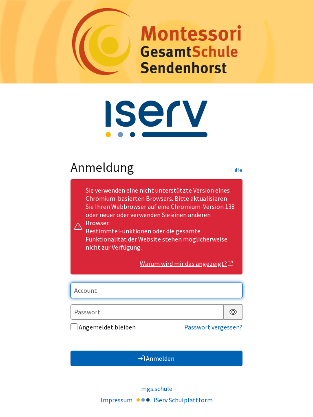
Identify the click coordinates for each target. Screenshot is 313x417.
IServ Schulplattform (183, 400)
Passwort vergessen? (213, 327)
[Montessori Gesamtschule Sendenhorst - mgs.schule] (156, 41)
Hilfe (236, 169)
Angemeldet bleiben (107, 327)
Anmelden (160, 358)
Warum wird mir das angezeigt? (183, 263)
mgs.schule (156, 388)
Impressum (116, 400)
